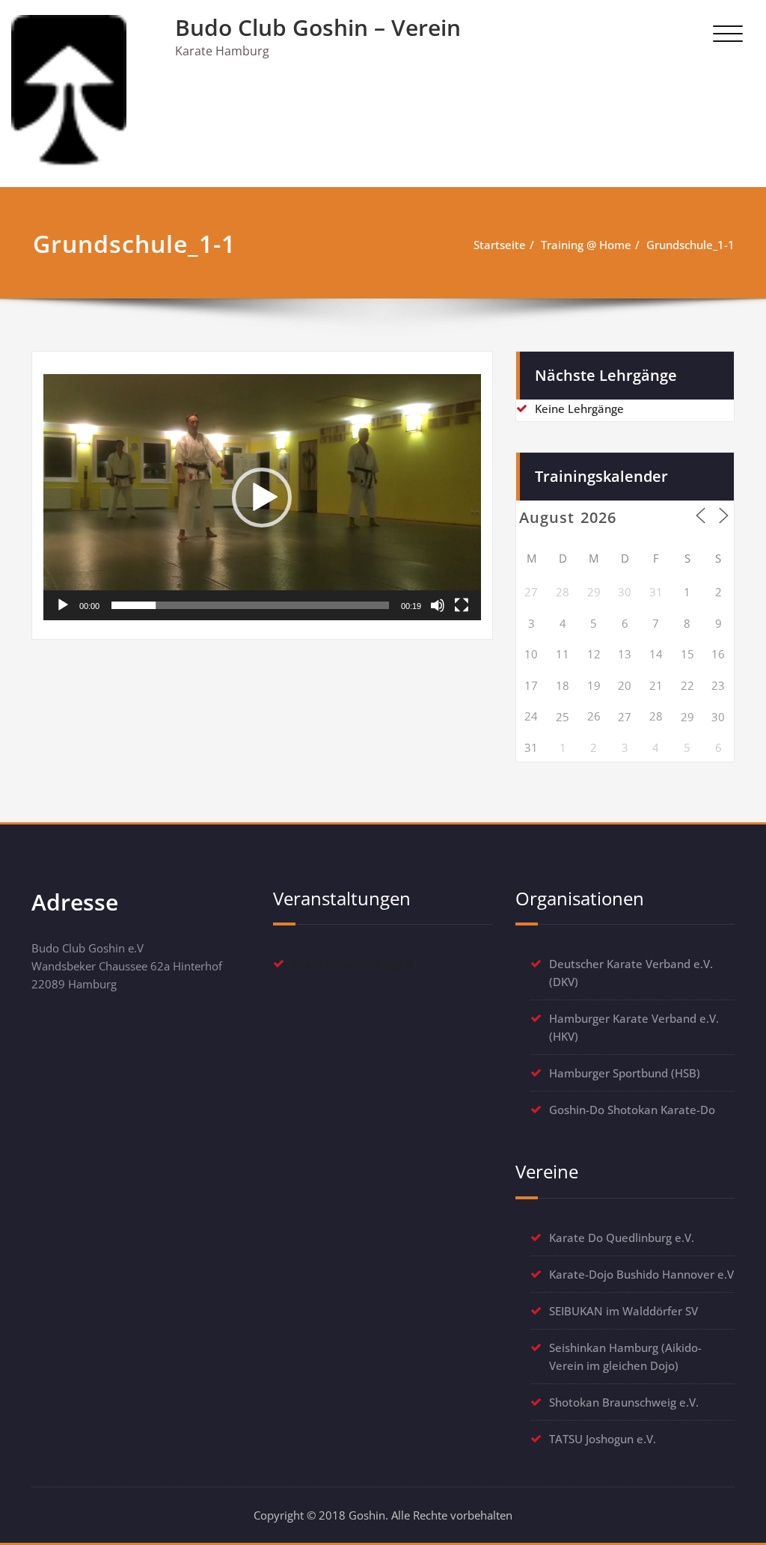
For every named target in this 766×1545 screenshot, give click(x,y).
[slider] (250, 605)
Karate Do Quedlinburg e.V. (621, 1237)
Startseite (500, 244)
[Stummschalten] (437, 605)
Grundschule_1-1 (690, 244)
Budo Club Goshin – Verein (318, 27)
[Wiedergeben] (62, 605)
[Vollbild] (461, 605)
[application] (262, 497)
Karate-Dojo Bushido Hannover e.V (641, 1274)
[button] (262, 497)
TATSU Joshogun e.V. (602, 1438)
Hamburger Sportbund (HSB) (624, 1072)
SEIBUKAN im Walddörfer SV (623, 1310)
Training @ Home (586, 244)
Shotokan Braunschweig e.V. (624, 1402)
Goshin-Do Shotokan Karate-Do (632, 1109)
